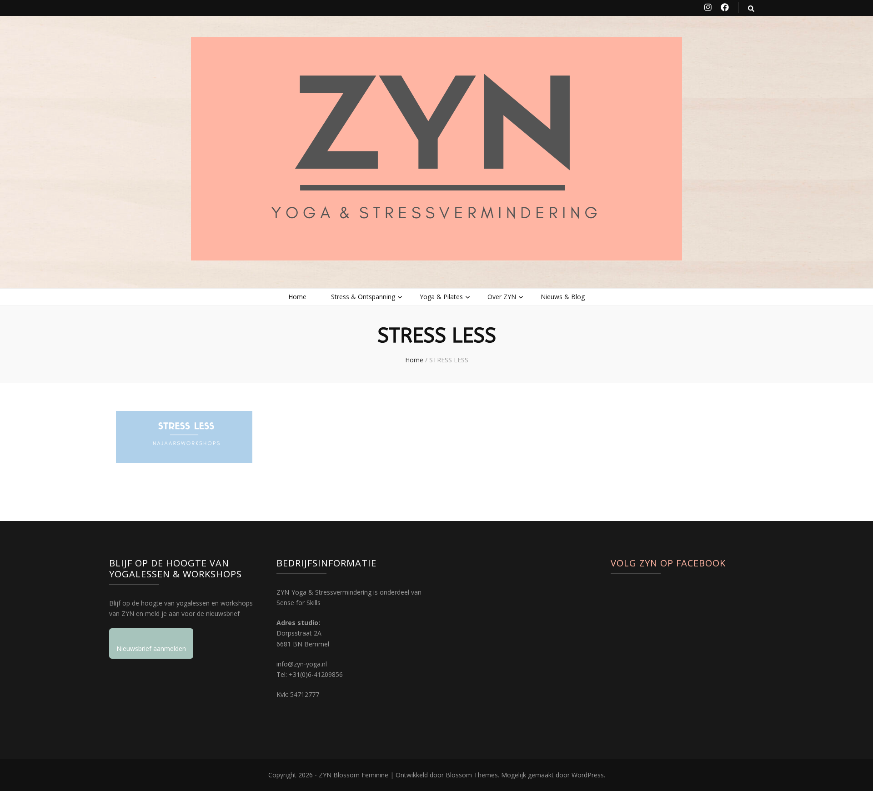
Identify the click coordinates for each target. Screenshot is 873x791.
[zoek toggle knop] (751, 8)
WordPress (588, 775)
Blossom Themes (472, 775)
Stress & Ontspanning (363, 296)
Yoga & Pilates (441, 296)
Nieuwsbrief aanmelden (151, 648)
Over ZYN (501, 296)
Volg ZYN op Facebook (668, 563)
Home (297, 296)
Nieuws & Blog (563, 296)
